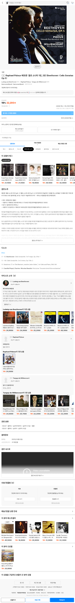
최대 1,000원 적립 (66, 118)
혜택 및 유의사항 (19, 503)
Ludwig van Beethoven (9, 82)
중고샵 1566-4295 (41, 587)
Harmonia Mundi (6, 84)
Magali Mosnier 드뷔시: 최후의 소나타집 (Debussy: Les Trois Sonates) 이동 (9, 405)
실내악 (15, 428)
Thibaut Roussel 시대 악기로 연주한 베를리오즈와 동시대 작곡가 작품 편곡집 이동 (50, 405)
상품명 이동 (7, 174)
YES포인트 (4, 106)
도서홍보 (58, 593)
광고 (62, 593)
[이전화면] (2, 3)
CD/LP (4, 426)
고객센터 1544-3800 (18, 587)
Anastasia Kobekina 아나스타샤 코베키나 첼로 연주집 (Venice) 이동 (21, 531)
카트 (72, 3)
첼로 (33, 426)
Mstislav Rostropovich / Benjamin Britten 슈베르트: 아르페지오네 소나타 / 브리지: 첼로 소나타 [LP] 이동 (7, 531)
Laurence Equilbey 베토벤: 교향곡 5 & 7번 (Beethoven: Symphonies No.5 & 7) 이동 (9, 321)
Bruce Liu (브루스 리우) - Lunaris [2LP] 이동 (64, 321)
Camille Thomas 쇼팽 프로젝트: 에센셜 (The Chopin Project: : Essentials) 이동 (62, 531)
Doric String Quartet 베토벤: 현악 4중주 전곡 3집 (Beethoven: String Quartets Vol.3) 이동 (23, 321)
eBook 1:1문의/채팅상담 (54, 587)
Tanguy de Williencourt (39, 82)
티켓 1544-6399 (30, 587)
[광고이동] (67, 3)
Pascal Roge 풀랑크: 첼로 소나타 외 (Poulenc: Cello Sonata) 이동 (7, 559)
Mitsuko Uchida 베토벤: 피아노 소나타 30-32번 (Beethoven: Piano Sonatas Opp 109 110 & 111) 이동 (36, 321)
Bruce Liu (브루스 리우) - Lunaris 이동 (50, 321)
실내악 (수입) (27, 426)
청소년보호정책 (31, 593)
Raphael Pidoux (26, 82)
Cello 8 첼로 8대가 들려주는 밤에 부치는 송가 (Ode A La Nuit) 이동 (9, 363)
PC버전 (38, 593)
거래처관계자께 (50, 593)
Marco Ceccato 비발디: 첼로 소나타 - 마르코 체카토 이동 (48, 531)
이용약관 (14, 593)
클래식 (10, 426)
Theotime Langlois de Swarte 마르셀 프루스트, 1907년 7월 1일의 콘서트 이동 (36, 405)
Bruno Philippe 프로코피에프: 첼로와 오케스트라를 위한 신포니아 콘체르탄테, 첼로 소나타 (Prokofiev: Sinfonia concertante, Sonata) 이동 (64, 405)
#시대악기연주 (6, 160)
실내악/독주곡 (17, 426)
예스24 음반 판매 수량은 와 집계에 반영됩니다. (24, 92)
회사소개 (43, 593)
